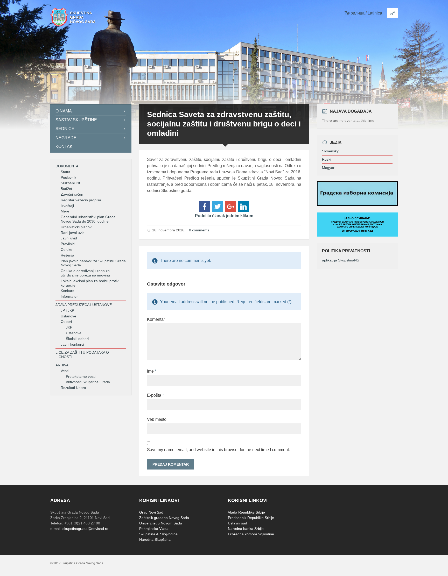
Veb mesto (156, 419)
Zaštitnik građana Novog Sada (164, 518)
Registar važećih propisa (81, 200)
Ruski (326, 159)
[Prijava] (392, 13)
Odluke (66, 249)
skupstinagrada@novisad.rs (85, 529)
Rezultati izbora (73, 388)
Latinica (375, 13)
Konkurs (67, 291)
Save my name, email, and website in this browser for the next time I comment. (218, 449)
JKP (69, 327)
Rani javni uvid (73, 233)
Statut (65, 172)
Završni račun (72, 194)
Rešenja (67, 255)
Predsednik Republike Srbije (251, 518)
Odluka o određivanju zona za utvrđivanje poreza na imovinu (85, 273)
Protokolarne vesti (80, 376)
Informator (69, 296)
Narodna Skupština (155, 539)
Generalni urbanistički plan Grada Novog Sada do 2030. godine (88, 219)
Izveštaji (67, 206)
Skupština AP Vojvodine (158, 534)
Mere (65, 211)
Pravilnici (68, 244)
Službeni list (70, 183)
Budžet (66, 189)
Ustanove (68, 316)
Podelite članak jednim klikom (224, 216)
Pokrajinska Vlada (154, 529)
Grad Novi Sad (151, 512)
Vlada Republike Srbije (246, 512)
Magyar (328, 168)
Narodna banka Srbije (246, 529)
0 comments (199, 230)
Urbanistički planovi (76, 227)
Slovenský (330, 151)
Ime (151, 371)
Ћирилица (355, 13)
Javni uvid (69, 238)
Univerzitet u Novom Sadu (160, 523)
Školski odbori (77, 339)
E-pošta (155, 395)
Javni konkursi (72, 344)
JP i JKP (67, 310)
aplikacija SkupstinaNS (340, 260)
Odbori (66, 321)
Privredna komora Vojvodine (251, 534)
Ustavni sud (237, 523)
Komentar (156, 319)
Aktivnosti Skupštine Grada (88, 382)
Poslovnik (68, 177)
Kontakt (65, 146)
